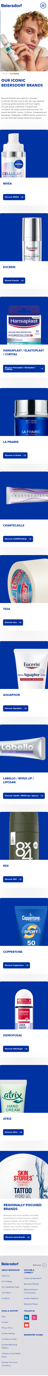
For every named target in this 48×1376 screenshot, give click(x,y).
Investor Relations (31, 1298)
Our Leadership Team (10, 1287)
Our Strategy (7, 1281)
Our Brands (14, 74)
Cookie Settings (8, 1333)
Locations (5, 1298)
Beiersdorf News (31, 1304)
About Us (5, 1276)
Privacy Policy (7, 1328)
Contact (5, 1322)
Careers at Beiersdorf (32, 1278)
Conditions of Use (9, 1339)
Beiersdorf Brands (31, 1284)
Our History (6, 1293)
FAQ (3, 1317)
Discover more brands (15, 1237)
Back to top (37, 1265)
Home (4, 74)
